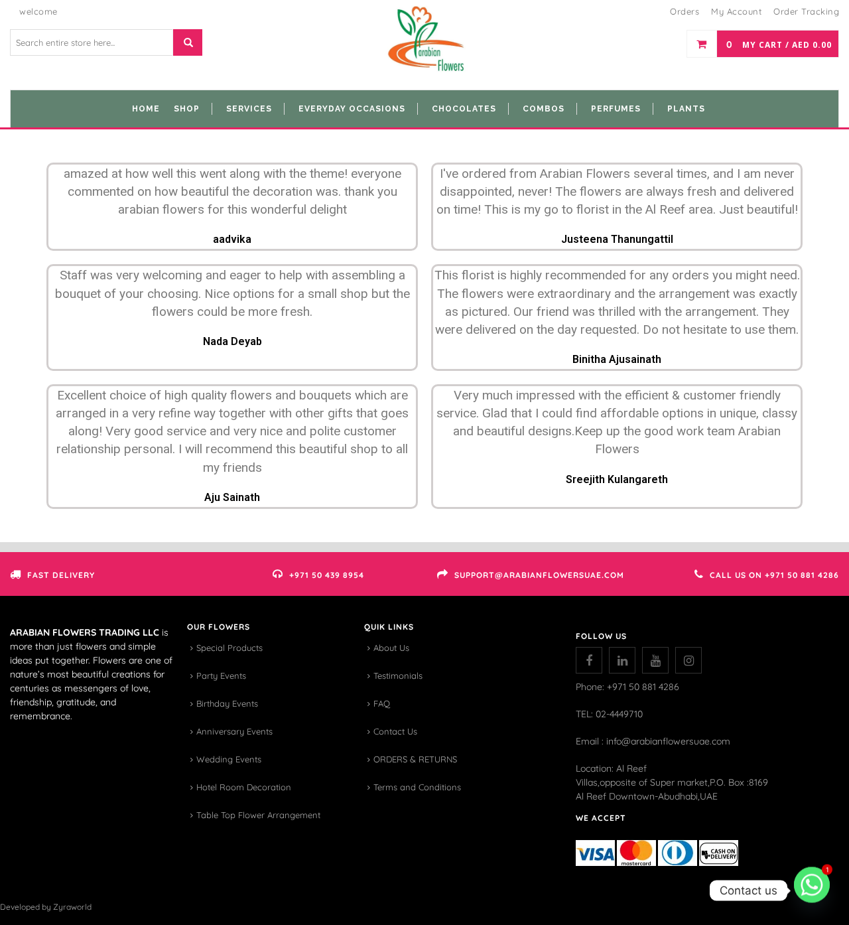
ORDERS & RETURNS (415, 759)
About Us (391, 647)
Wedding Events (228, 759)
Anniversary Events (234, 731)
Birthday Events (227, 703)
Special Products (229, 647)
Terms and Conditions (417, 787)
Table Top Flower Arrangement (258, 815)
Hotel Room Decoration (243, 787)
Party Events (221, 675)
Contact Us (395, 731)
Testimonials (398, 675)
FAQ (381, 703)
